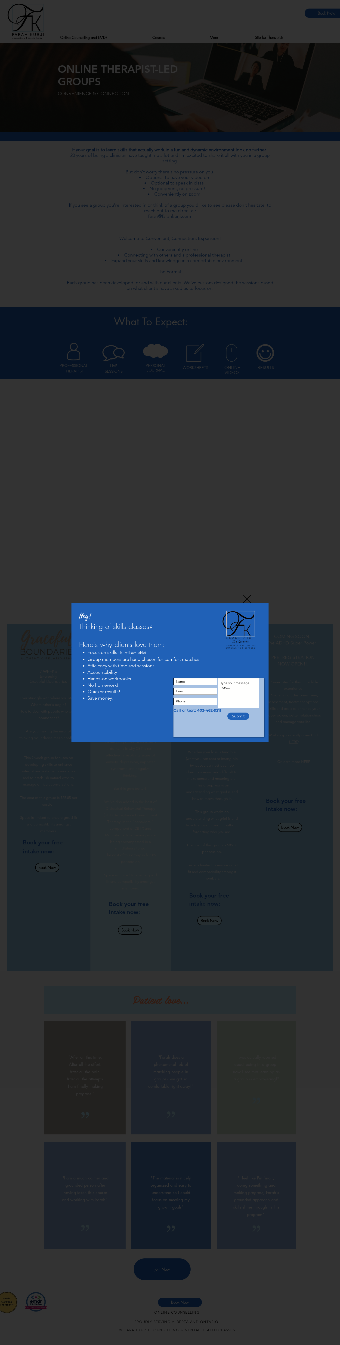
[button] (247, 599)
